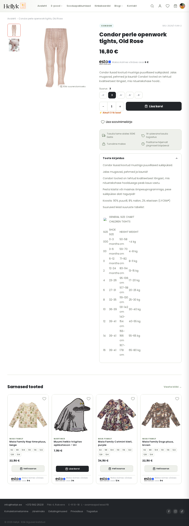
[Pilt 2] (14, 45)
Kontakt (132, 6)
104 (23, 450)
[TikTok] (182, 511)
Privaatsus (77, 511)
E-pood (55, 6)
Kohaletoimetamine (16, 511)
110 (29, 450)
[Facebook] (168, 511)
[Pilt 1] (14, 30)
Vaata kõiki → (173, 387)
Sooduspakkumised (79, 6)
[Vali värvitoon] (182, 6)
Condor (106, 25)
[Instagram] (175, 511)
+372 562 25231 (34, 504)
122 (41, 450)
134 (18, 454)
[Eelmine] (28, 57)
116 (35, 450)
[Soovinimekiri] (167, 6)
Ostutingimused (57, 511)
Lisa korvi (156, 106)
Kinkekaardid (102, 6)
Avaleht (42, 6)
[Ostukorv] (175, 6)
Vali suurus (29, 468)
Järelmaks (38, 511)
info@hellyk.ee (13, 504)
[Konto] (160, 6)
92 (12, 450)
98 (17, 450)
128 (12, 454)
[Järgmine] (84, 57)
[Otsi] (152, 6)
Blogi (117, 6)
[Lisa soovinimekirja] (44, 398)
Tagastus (92, 511)
